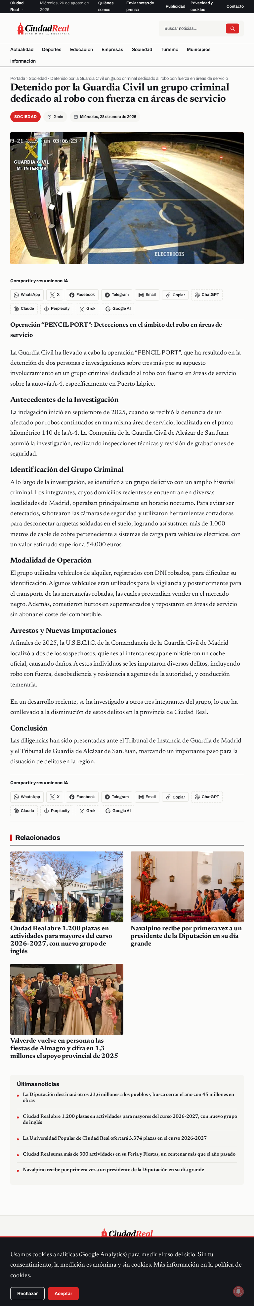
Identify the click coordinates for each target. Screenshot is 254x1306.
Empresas (112, 49)
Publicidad (175, 6)
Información (23, 61)
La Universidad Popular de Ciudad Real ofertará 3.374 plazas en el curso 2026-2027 (115, 1138)
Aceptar (63, 1293)
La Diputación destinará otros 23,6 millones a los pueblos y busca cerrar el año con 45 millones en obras (128, 1098)
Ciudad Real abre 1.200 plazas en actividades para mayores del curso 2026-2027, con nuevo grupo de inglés (130, 1119)
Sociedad (142, 49)
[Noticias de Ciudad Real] (43, 28)
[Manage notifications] (238, 1291)
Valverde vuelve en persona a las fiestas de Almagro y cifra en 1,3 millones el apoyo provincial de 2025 (64, 1049)
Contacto (235, 6)
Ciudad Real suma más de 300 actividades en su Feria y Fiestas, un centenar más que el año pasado (129, 1154)
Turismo (169, 49)
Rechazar (27, 1293)
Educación (81, 49)
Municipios (199, 49)
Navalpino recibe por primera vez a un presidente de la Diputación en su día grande (186, 936)
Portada (17, 78)
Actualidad (21, 49)
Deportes (52, 49)
